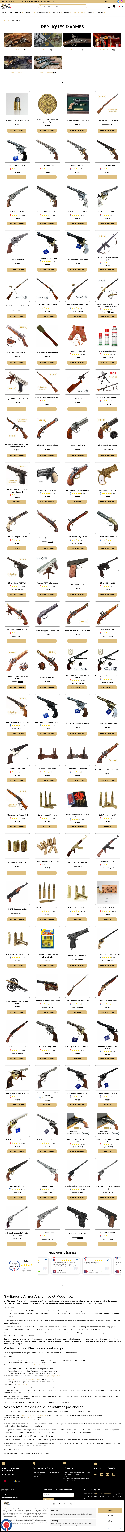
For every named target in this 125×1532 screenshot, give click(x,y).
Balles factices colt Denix (77, 908)
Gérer (110, 1521)
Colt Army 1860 (47, 1186)
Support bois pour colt (47, 769)
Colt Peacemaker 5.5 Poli (77, 212)
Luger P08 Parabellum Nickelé (17, 399)
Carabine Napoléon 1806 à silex (77, 1001)
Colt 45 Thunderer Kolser (17, 165)
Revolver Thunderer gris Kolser (77, 723)
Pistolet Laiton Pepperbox (107, 537)
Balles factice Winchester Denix (17, 954)
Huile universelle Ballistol (107, 351)
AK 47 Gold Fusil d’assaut (77, 863)
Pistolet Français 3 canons (17, 537)
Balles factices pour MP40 (17, 863)
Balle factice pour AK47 (107, 815)
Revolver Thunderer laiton (107, 723)
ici (40, 1476)
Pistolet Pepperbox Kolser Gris (47, 631)
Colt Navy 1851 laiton (107, 165)
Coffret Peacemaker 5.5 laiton (17, 1093)
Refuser (110, 1516)
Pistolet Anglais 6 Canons (107, 445)
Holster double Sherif (77, 351)
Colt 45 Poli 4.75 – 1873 (47, 1047)
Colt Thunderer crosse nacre (77, 260)
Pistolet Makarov (77, 584)
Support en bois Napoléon (77, 769)
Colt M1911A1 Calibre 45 (77, 1234)
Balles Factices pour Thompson (47, 861)
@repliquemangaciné (103, 1494)
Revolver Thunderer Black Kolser (47, 722)
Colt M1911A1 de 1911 (107, 1232)
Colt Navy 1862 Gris (17, 212)
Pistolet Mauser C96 (107, 583)
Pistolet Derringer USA (107, 490)
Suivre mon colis (43, 1468)
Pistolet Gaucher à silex (47, 538)
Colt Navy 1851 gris (47, 165)
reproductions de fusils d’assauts (33, 1365)
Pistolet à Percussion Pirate (47, 445)
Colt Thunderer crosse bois (47, 258)
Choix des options (107, 362)
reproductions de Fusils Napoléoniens (25, 1379)
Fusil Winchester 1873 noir (47, 305)
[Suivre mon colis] (34, 1463)
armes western (24, 1384)
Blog (106, 1)
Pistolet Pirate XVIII (47, 677)
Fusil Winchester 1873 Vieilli (77, 305)
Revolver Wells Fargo (17, 769)
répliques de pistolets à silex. (54, 1376)
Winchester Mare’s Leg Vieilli (17, 815)
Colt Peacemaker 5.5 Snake (107, 212)
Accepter (110, 1510)
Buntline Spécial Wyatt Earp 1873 (107, 954)
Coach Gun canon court (108, 1001)
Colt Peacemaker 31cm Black (108, 1093)
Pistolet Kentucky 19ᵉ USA (77, 537)
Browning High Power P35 (77, 955)
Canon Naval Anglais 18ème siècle (47, 1001)
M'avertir (107, 177)
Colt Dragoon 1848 (47, 1232)
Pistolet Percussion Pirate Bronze (77, 631)
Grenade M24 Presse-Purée (47, 352)
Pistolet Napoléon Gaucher (17, 629)
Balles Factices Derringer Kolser (17, 120)
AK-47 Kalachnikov (108, 861)
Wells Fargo (32, 1418)
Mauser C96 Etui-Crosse (77, 399)
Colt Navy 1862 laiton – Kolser (47, 212)
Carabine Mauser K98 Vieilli (108, 120)
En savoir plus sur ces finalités (115, 1528)
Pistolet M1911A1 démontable (47, 583)
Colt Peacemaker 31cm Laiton (17, 1140)
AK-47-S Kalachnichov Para (17, 909)
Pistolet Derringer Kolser (47, 490)
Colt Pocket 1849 (17, 260)
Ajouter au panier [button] (17, 130)
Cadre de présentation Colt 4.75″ (78, 120)
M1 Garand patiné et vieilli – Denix (47, 397)
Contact (112, 1)
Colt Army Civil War (17, 1186)
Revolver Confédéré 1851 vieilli (17, 722)
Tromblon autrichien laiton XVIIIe (107, 770)
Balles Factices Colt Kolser (107, 908)
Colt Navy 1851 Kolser (77, 165)
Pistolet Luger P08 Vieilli (17, 583)
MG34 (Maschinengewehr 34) (108, 397)
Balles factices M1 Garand (47, 815)
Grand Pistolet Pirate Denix (17, 352)
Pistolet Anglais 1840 (77, 445)
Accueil (6, 20)
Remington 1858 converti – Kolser (107, 676)
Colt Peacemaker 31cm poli (47, 1140)
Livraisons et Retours (9, 1498)
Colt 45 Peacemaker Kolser (77, 1093)
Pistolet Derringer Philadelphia (77, 490)
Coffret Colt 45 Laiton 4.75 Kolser (77, 1047)
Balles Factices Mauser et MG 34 (47, 908)
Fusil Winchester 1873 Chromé (17, 306)
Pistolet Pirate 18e (107, 629)
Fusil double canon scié (17, 1047)
